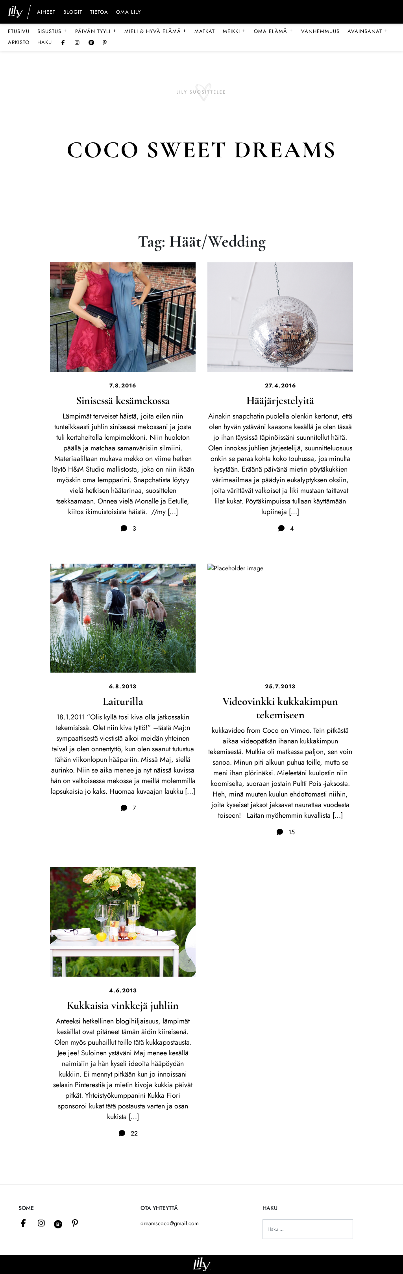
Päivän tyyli (95, 31)
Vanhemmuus (320, 31)
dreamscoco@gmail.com (169, 1223)
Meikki (234, 31)
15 (291, 832)
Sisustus (52, 31)
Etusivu (19, 31)
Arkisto (19, 42)
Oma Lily (128, 12)
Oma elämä (273, 31)
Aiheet (46, 12)
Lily (202, 1264)
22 (133, 1133)
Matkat (204, 31)
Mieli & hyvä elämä (155, 31)
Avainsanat (368, 31)
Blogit (72, 12)
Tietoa (99, 12)
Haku (44, 42)
